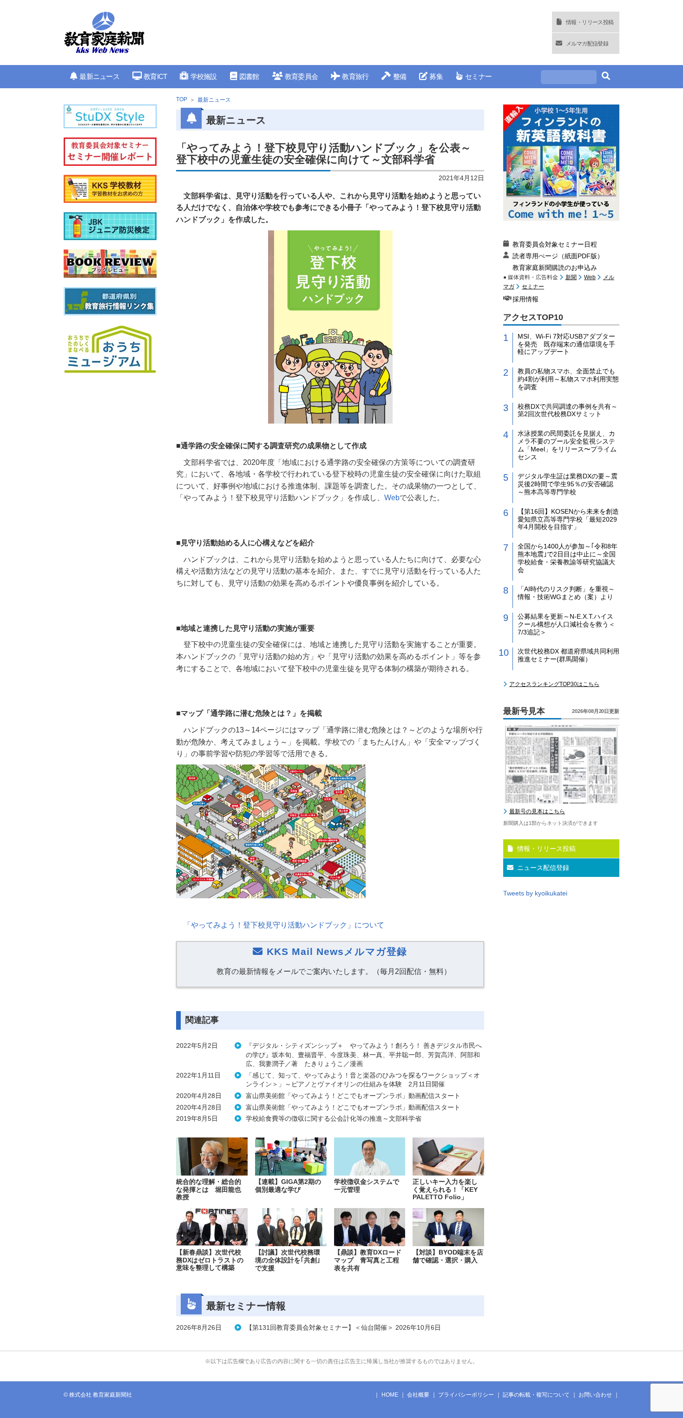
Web (590, 277)
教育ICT (155, 76)
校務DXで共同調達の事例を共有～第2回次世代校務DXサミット (567, 410)
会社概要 (418, 1395)
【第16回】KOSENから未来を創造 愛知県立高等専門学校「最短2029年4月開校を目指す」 (568, 519)
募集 (436, 76)
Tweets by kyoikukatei (535, 893)
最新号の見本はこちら (537, 811)
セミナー (478, 76)
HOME (389, 1395)
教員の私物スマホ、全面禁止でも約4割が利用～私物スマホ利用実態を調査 (568, 379)
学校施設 (203, 76)
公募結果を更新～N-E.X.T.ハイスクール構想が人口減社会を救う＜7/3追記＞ (566, 624)
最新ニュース (99, 76)
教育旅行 (355, 76)
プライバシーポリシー (466, 1395)
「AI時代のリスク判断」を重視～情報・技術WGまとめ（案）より (566, 593)
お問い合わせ (595, 1395)
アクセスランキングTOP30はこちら (554, 684)
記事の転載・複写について (536, 1395)
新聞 (571, 277)
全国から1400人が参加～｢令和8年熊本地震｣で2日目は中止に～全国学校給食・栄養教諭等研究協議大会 (567, 557)
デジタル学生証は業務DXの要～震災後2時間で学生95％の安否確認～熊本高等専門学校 (567, 484)
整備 (399, 76)
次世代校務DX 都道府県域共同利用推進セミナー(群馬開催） (568, 655)
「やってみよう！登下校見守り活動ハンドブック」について (284, 925)
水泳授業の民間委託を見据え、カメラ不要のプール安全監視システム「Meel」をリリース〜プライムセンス (567, 445)
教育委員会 (301, 76)
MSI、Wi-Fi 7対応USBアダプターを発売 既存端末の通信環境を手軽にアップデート (566, 344)
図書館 (249, 76)
